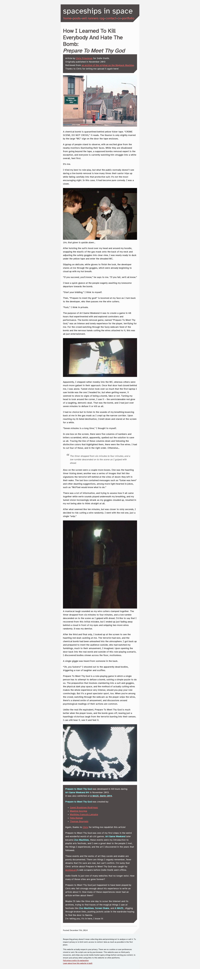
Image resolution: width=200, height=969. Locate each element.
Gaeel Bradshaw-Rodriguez (84, 807)
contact (111, 18)
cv (119, 18)
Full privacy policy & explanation (76, 961)
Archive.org (71, 870)
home (67, 18)
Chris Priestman (84, 58)
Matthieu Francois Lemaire (84, 814)
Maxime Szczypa (78, 811)
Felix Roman (76, 818)
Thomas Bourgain (79, 821)
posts (76, 18)
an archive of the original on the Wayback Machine (108, 65)
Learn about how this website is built (77, 963)
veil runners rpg (93, 18)
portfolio (128, 18)
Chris (85, 827)
